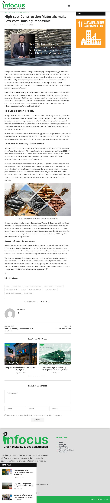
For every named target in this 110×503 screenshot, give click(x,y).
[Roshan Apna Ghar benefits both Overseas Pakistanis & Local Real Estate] (7, 472)
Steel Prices (28, 293)
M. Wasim (15, 25)
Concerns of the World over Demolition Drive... (23, 496)
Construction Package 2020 (53, 286)
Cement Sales (17, 286)
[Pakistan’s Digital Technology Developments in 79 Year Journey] (55, 354)
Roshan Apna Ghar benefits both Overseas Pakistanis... (23, 472)
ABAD (7, 286)
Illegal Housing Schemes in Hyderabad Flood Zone (24, 485)
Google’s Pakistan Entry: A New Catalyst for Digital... (20, 369)
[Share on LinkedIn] (46, 302)
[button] (68, 6)
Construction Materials (33, 286)
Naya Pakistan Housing (13, 293)
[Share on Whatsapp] (49, 302)
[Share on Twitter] (44, 302)
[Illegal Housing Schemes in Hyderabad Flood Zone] (7, 486)
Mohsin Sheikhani (50, 289)
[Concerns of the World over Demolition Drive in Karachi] (7, 497)
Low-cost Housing (35, 289)
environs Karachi (11, 289)
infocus (23, 289)
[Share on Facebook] (41, 302)
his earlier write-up (20, 92)
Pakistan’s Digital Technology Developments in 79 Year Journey (54, 369)
